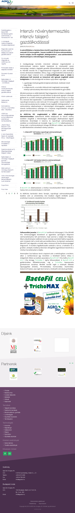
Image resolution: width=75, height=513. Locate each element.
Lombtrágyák (9, 414)
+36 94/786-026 (20, 477)
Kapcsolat (8, 401)
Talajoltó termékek (10, 408)
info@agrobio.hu (20, 479)
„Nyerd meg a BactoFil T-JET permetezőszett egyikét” (6, 127)
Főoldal (7, 390)
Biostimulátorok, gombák (12, 412)
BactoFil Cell (56, 123)
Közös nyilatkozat (6, 96)
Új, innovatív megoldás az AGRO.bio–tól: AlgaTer (5, 61)
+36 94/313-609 (20, 475)
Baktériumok (9, 393)
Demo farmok (9, 443)
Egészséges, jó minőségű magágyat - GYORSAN (7, 81)
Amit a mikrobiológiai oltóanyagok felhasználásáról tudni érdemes (7, 178)
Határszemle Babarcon (5, 101)
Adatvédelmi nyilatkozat (37, 501)
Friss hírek (4, 189)
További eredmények (11, 445)
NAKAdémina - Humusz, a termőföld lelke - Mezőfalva (7, 107)
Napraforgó (8, 428)
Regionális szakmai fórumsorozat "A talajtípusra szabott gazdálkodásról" (7, 51)
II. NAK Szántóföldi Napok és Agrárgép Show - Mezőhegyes (7, 136)
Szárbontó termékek (11, 410)
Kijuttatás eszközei (10, 436)
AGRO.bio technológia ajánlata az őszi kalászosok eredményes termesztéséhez (7, 117)
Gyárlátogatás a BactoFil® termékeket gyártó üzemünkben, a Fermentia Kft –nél (7, 33)
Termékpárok (9, 419)
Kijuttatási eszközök (11, 417)
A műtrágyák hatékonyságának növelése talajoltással (7, 43)
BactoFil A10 (67, 260)
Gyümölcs (8, 434)
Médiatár (7, 397)
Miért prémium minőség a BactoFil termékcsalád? (7, 170)
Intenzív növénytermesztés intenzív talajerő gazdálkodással (7, 89)
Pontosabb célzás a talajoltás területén (7, 68)
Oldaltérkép (32, 503)
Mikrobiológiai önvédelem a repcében (5, 143)
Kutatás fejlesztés (10, 395)
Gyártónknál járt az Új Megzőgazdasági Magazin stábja (8, 151)
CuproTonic (5, 185)
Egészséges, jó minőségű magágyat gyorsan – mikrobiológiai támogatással (7, 160)
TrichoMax (38, 260)
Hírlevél (7, 399)
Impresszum (42, 503)
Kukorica (7, 425)
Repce (7, 432)
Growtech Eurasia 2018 (7, 74)
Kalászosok (8, 430)
